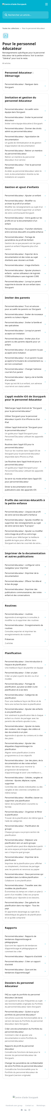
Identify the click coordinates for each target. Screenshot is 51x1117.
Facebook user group (14, 1105)
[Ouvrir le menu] (46, 4)
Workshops (41, 1105)
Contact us (29, 1105)
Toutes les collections (10, 28)
